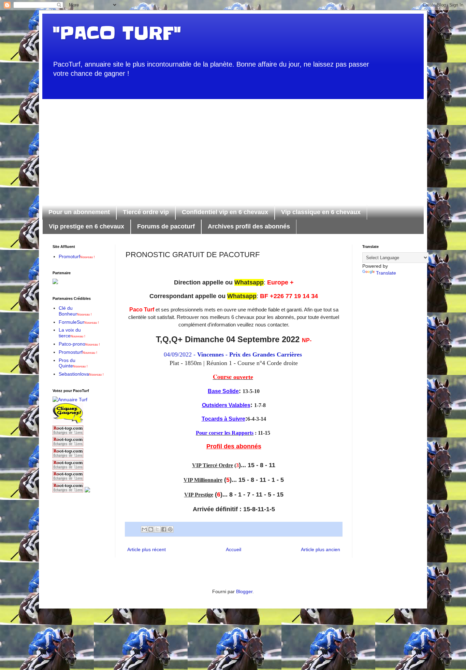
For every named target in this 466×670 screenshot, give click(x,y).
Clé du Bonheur (75, 311)
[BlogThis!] (150, 529)
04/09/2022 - (234, 354)
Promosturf (78, 352)
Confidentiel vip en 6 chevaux (225, 212)
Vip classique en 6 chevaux (321, 212)
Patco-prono (79, 344)
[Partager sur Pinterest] (170, 529)
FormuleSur (79, 322)
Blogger (244, 591)
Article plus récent (146, 549)
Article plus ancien (320, 549)
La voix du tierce (72, 332)
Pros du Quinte (73, 363)
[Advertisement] (233, 147)
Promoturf (77, 256)
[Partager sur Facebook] (163, 529)
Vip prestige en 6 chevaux (86, 226)
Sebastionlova (81, 374)
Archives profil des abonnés (249, 226)
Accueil (233, 549)
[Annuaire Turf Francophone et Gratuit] (70, 399)
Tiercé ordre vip (146, 212)
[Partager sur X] (157, 529)
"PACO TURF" (117, 33)
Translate (386, 273)
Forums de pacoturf (166, 226)
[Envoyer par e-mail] (144, 529)
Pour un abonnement (79, 212)
